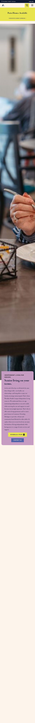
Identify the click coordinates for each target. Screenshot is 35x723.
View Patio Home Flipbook (17, 18)
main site (31, 1)
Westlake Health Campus (9, 1)
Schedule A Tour (16, 434)
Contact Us (17, 440)
